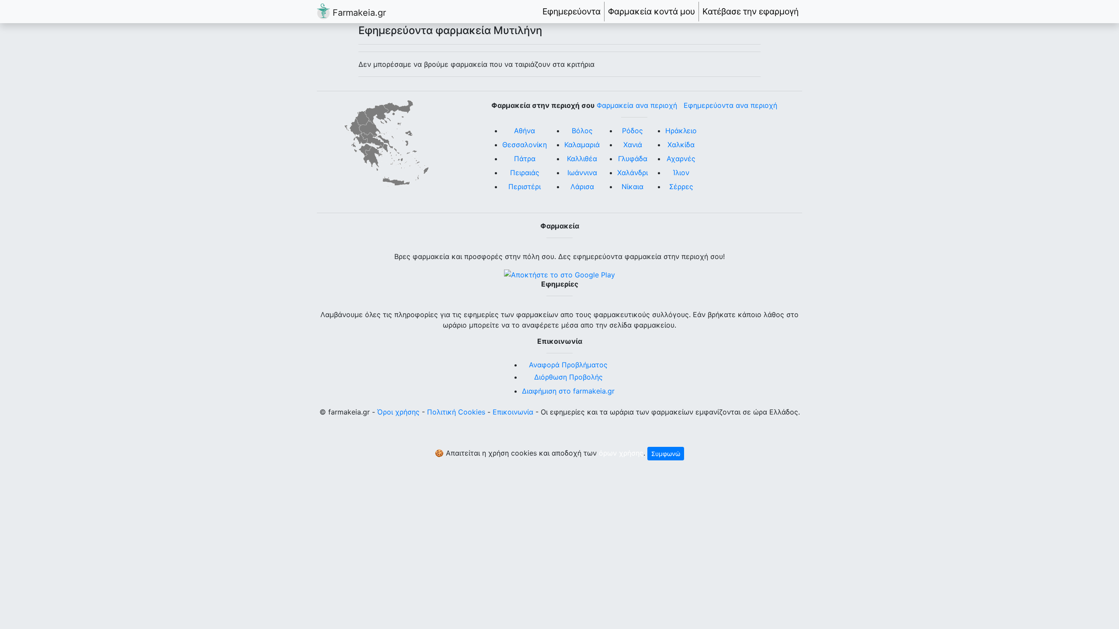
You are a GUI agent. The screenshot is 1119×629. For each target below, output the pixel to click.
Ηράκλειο (681, 130)
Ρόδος (632, 130)
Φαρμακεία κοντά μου (651, 11)
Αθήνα (524, 130)
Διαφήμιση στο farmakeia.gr (568, 391)
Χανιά (632, 144)
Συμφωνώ (665, 453)
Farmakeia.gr (358, 12)
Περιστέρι (524, 186)
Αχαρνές (681, 158)
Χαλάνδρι (632, 172)
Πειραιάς (524, 172)
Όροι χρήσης (398, 412)
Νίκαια (632, 186)
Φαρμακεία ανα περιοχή (637, 105)
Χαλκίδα (681, 144)
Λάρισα (582, 186)
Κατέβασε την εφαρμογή (750, 11)
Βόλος (582, 130)
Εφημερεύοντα (571, 11)
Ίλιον (681, 172)
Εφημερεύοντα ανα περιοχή (730, 105)
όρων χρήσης (621, 453)
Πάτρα (524, 158)
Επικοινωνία (513, 412)
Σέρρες (681, 186)
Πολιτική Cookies (456, 412)
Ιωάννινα (582, 172)
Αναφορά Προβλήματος (568, 364)
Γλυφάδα (632, 158)
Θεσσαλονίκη (524, 144)
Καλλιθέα (582, 158)
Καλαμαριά (582, 144)
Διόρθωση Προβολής (568, 377)
